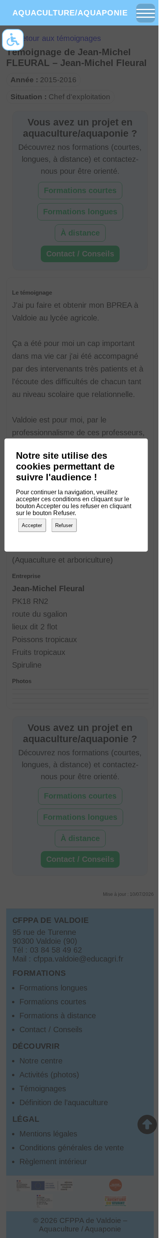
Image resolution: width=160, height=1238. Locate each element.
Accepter (32, 525)
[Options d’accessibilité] (13, 40)
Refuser (64, 525)
